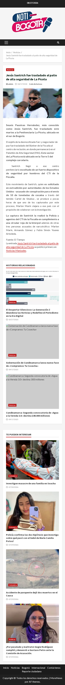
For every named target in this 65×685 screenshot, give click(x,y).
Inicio (6, 667)
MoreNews (56, 678)
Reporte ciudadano (32, 671)
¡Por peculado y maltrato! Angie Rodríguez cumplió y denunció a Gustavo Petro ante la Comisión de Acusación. (32, 623)
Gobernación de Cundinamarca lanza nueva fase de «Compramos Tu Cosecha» (32, 341)
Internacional (38, 667)
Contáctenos (53, 667)
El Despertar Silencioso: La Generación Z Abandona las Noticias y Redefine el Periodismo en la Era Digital (32, 288)
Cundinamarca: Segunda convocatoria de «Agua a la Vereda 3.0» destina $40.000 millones (32, 391)
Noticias (10, 70)
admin (10, 84)
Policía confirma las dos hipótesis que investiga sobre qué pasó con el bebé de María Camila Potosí (32, 511)
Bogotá (26, 667)
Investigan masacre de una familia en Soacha (32, 460)
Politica (12, 639)
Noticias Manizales (16, 250)
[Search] (58, 42)
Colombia (13, 476)
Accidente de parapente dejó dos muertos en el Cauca (32, 569)
